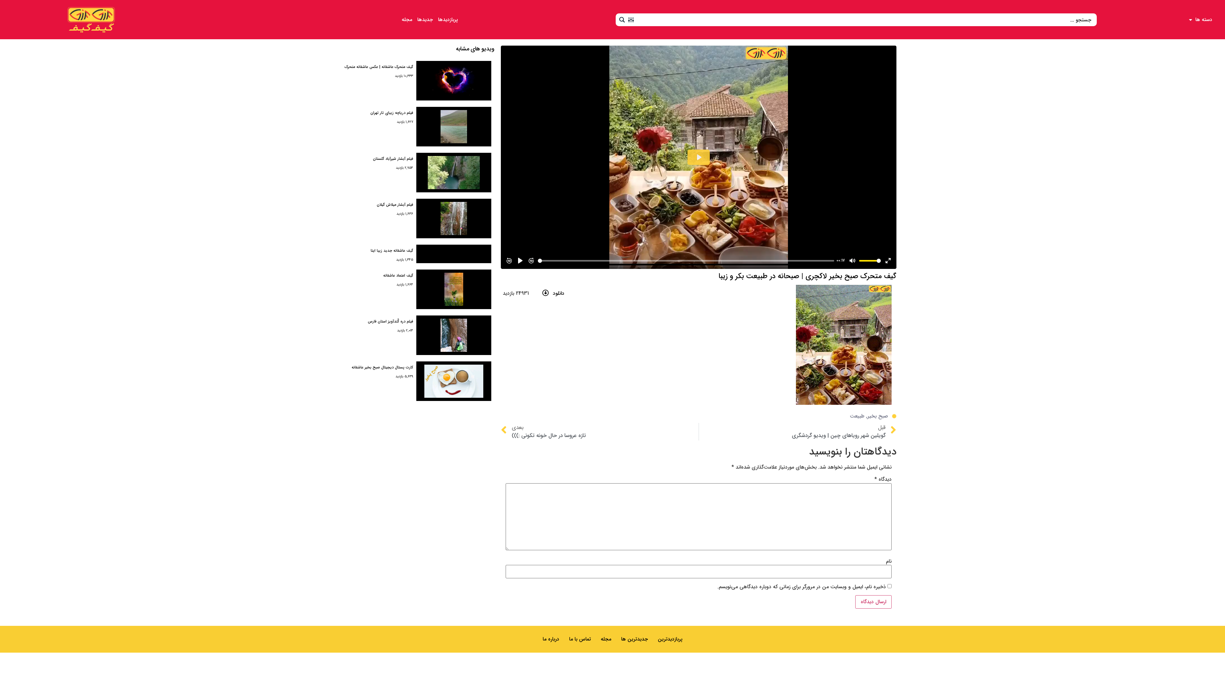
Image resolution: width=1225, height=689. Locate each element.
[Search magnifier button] (622, 19)
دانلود (558, 293)
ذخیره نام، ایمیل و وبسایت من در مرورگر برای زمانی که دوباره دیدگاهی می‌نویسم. (801, 586)
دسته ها (1203, 20)
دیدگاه (883, 479)
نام (889, 561)
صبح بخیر (877, 416)
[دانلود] (545, 293)
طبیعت (857, 416)
